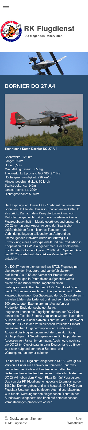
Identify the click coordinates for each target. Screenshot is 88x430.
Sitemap (36, 418)
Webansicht (75, 423)
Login (79, 418)
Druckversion (19, 418)
